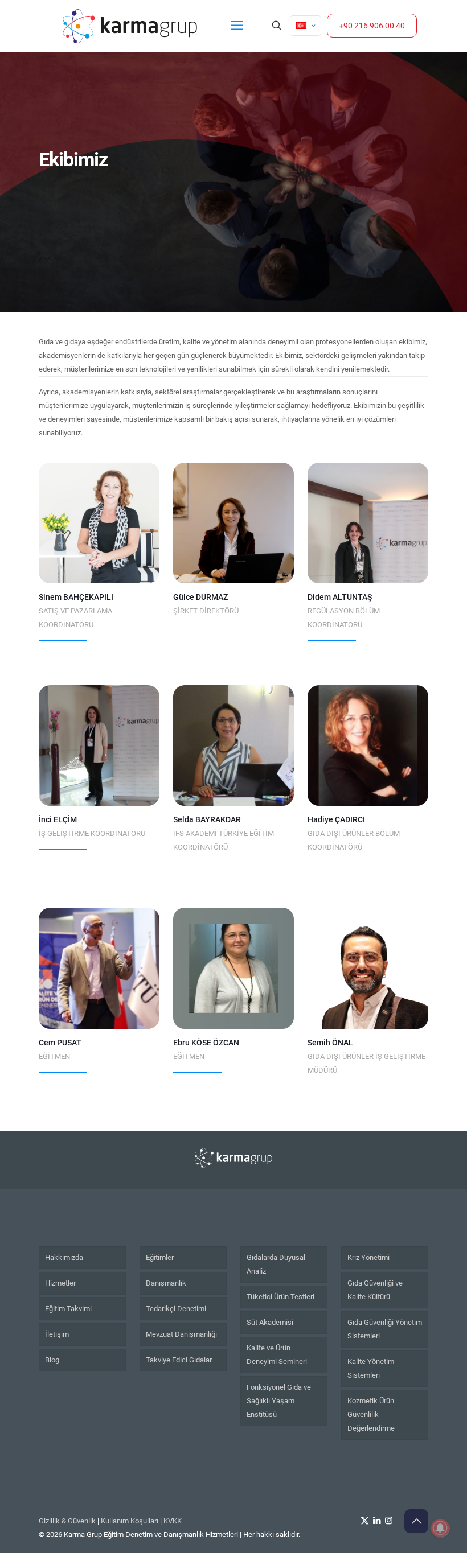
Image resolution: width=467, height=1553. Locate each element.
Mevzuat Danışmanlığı (181, 1334)
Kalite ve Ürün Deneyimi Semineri (277, 1355)
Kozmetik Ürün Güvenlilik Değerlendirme (371, 1414)
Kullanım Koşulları (129, 1521)
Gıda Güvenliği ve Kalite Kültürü (375, 1290)
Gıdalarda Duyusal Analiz (276, 1264)
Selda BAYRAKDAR (207, 819)
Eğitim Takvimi (68, 1308)
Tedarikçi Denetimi (176, 1308)
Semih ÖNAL (330, 1042)
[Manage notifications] (440, 1528)
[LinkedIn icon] (376, 1520)
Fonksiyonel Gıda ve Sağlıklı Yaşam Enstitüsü (279, 1401)
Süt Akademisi (270, 1322)
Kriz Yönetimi (368, 1257)
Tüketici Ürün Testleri (280, 1296)
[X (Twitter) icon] (365, 1520)
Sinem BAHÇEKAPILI (76, 597)
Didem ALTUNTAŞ (340, 597)
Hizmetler (60, 1283)
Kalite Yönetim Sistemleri (370, 1368)
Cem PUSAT (60, 1042)
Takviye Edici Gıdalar (179, 1360)
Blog (52, 1360)
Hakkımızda (64, 1257)
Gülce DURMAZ (200, 597)
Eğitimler (160, 1257)
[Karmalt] (130, 25)
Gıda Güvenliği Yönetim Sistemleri (384, 1329)
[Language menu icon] (305, 25)
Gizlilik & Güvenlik (67, 1521)
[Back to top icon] (416, 1521)
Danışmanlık (166, 1283)
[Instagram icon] (388, 1520)
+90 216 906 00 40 (372, 25)
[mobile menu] (237, 25)
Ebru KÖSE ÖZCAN (206, 1042)
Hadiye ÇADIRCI (336, 819)
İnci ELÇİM (58, 819)
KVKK (172, 1521)
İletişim (57, 1334)
